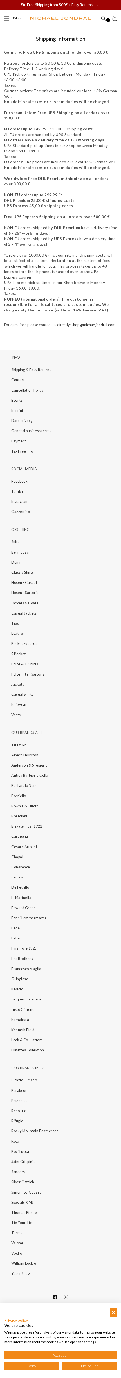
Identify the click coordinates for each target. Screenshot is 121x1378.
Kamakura (20, 1020)
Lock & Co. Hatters (27, 1040)
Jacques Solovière (26, 999)
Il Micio (17, 989)
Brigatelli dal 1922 (26, 826)
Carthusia (19, 836)
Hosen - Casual (24, 582)
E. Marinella (21, 898)
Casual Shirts (22, 694)
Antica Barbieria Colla (29, 775)
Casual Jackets (24, 613)
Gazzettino (20, 512)
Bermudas (20, 552)
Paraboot (18, 1090)
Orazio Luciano (24, 1080)
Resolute (18, 1111)
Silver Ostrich (22, 1182)
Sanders (18, 1172)
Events (17, 400)
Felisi (15, 938)
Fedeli (16, 928)
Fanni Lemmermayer (28, 918)
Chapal (17, 857)
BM (14, 18)
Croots (17, 877)
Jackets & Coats (24, 603)
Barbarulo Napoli (25, 785)
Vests (16, 715)
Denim (17, 562)
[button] (6, 18)
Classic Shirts (22, 572)
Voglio (16, 1253)
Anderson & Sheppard (29, 765)
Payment (18, 441)
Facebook (19, 481)
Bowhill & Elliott (24, 806)
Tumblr (17, 491)
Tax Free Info (22, 451)
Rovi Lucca (20, 1151)
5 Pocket (18, 654)
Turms (17, 1233)
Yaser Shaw (21, 1273)
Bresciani (19, 816)
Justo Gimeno (22, 1009)
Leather (17, 633)
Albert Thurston (24, 755)
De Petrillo (20, 887)
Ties (15, 623)
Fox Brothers (22, 959)
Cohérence (20, 867)
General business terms (31, 431)
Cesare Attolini (24, 847)
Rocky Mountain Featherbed (35, 1131)
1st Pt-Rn (19, 745)
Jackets (17, 684)
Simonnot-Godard (26, 1192)
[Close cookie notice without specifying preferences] (113, 1312)
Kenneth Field (23, 1030)
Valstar (17, 1243)
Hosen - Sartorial (25, 593)
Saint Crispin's (23, 1162)
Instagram (20, 502)
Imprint (17, 410)
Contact (18, 380)
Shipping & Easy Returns (31, 370)
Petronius (19, 1101)
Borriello (18, 796)
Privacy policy (16, 1320)
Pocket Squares (24, 643)
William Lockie (23, 1263)
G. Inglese (19, 979)
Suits (15, 542)
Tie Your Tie (21, 1223)
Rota (15, 1141)
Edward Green (23, 908)
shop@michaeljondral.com (93, 324)
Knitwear (19, 704)
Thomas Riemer (25, 1212)
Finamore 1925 (24, 948)
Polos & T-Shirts (24, 664)
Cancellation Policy (27, 390)
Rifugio (17, 1121)
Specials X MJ (22, 1202)
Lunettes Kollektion (27, 1050)
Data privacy (21, 421)
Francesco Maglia (26, 969)
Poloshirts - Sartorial (28, 674)
